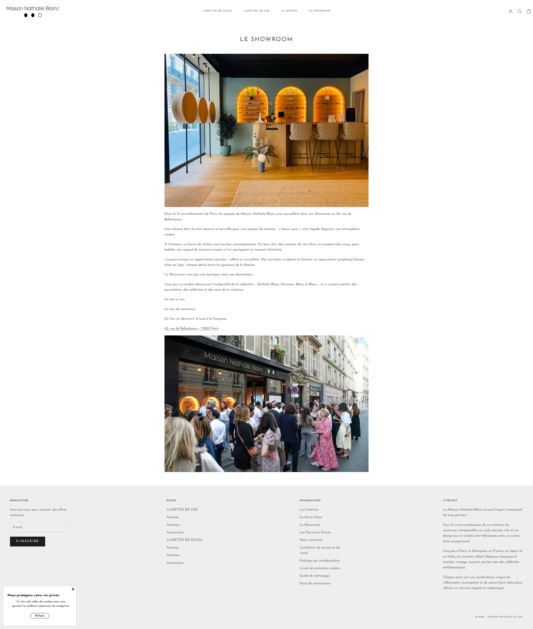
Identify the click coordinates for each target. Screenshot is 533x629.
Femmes (173, 517)
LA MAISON (289, 11)
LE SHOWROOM (319, 11)
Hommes (173, 525)
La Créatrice (309, 509)
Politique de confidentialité (319, 560)
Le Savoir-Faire (311, 517)
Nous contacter (311, 540)
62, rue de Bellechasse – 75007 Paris (191, 328)
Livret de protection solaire (320, 568)
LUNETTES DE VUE (257, 11)
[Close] (73, 589)
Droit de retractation (315, 583)
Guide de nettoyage (314, 576)
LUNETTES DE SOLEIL (218, 11)
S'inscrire (27, 541)
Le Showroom (310, 525)
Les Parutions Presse (315, 532)
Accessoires (175, 532)
